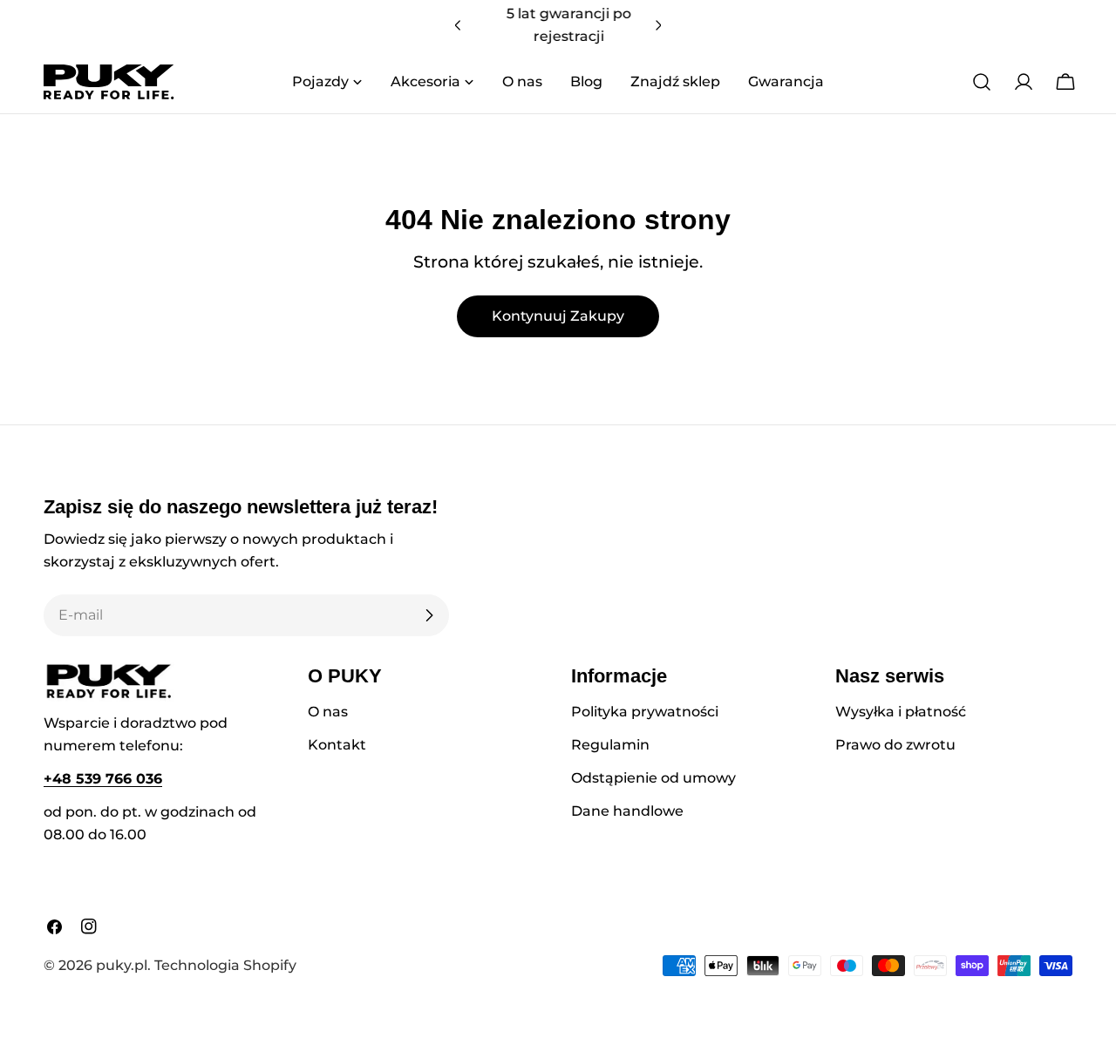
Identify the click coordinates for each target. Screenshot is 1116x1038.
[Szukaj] (981, 81)
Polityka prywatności (644, 711)
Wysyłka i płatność (900, 711)
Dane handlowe (627, 811)
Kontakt (337, 744)
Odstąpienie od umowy (653, 778)
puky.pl (121, 965)
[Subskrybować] (429, 615)
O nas (328, 711)
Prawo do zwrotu (895, 744)
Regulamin (610, 744)
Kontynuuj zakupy (558, 316)
